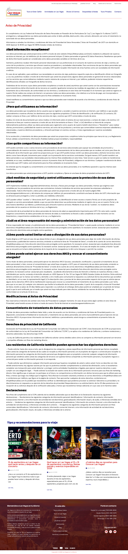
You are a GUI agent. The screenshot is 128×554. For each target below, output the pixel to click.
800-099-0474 (111, 513)
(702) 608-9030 (110, 510)
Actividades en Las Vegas (54, 12)
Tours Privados (106, 12)
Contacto (117, 12)
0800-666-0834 (110, 516)
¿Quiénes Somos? (85, 3)
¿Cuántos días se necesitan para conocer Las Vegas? (101, 463)
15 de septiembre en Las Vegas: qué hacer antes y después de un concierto (24, 464)
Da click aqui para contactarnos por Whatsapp (64, 3)
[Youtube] (114, 531)
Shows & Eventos (72, 12)
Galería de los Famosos (105, 3)
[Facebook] (106, 531)
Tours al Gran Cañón (34, 12)
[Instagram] (110, 531)
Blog (94, 3)
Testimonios (117, 3)
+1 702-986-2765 (110, 519)
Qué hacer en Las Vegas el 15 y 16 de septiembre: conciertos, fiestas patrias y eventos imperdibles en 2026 (63, 465)
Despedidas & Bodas (90, 12)
